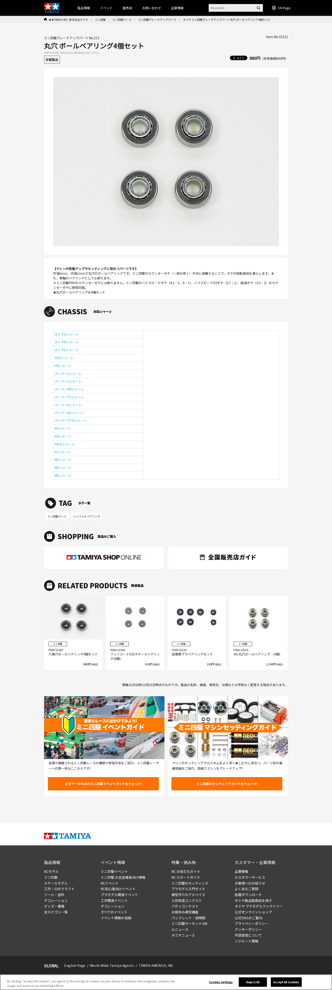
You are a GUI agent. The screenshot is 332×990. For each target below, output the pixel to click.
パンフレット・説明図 (188, 917)
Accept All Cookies (286, 982)
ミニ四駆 (100, 19)
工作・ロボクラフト (59, 888)
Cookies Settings (221, 982)
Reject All (252, 982)
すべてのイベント (114, 912)
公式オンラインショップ (253, 912)
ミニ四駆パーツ (121, 19)
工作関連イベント (114, 900)
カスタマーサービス (250, 877)
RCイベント (110, 883)
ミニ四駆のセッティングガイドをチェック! (226, 783)
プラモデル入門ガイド (188, 888)
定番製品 (52, 59)
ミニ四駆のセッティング (189, 883)
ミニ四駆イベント (114, 871)
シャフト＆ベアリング (86, 516)
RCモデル (51, 871)
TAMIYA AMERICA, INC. (156, 965)
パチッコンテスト (185, 906)
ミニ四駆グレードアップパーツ (157, 19)
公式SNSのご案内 (248, 917)
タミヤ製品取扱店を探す (253, 900)
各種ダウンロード (248, 894)
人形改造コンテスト (186, 900)
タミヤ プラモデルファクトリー (259, 906)
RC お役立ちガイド (185, 871)
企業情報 (241, 871)
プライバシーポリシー (252, 923)
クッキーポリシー (248, 929)
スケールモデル (56, 883)
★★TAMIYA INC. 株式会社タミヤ (68, 19)
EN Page (284, 8)
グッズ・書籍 (54, 906)
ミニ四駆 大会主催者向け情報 (123, 877)
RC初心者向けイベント (118, 888)
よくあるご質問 (246, 888)
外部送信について (248, 935)
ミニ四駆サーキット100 (189, 923)
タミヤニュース (183, 935)
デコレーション (56, 900)
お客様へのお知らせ (250, 883)
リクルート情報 (246, 941)
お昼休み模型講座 (185, 912)
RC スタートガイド (185, 877)
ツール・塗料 (54, 894)
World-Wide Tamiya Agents (112, 965)
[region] (166, 982)
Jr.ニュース (179, 929)
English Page (74, 965)
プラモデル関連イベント (119, 894)
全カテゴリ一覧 (56, 912)
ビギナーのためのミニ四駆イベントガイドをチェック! (103, 783)
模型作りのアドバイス (188, 894)
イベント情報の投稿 (116, 917)
